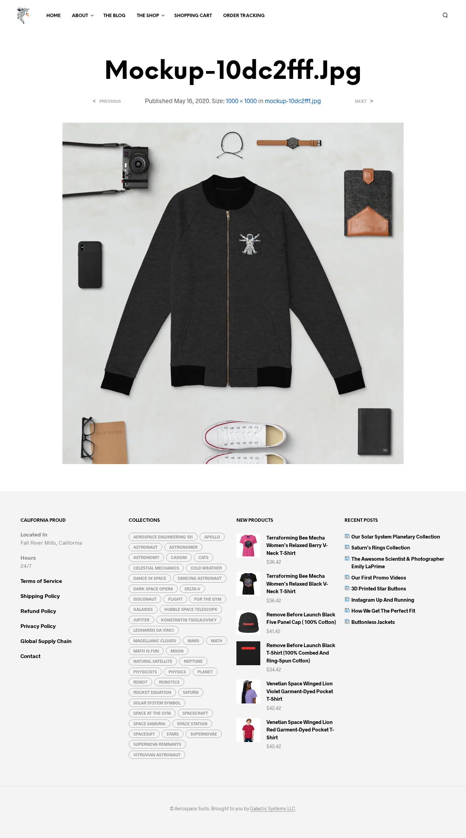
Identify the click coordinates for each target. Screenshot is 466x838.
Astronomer (183, 547)
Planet (205, 671)
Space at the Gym (152, 713)
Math (216, 640)
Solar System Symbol (156, 702)
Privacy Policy (38, 626)
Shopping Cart (193, 16)
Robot (140, 682)
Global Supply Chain (46, 641)
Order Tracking (244, 16)
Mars (193, 640)
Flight (175, 599)
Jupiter (141, 619)
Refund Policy (38, 610)
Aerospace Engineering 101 (163, 536)
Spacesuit (144, 733)
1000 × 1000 (241, 100)
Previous (110, 101)
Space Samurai (149, 723)
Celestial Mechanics (156, 567)
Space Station (192, 723)
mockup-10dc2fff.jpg (293, 100)
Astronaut (145, 547)
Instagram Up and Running (382, 600)
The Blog (114, 16)
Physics (177, 671)
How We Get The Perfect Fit (383, 610)
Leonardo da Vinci (153, 630)
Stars (172, 733)
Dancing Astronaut (200, 578)
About (80, 16)
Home (53, 16)
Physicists (145, 671)
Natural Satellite (152, 661)
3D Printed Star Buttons (378, 588)
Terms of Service (41, 580)
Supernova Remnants (157, 744)
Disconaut (145, 599)
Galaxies (143, 609)
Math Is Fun (146, 650)
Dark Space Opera (153, 588)
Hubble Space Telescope (190, 609)
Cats (203, 557)
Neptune (193, 661)
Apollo (212, 536)
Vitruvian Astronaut (156, 754)
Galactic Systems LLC (272, 808)
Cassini (179, 557)
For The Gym (207, 599)
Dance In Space (149, 578)
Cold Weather (206, 567)
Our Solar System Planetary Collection (395, 536)
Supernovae (203, 733)
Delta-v (192, 588)
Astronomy (146, 557)
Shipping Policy (40, 595)
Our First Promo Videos (378, 577)
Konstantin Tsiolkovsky (189, 619)
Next (361, 101)
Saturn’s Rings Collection (380, 547)
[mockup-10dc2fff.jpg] (233, 292)
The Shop (148, 16)
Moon (177, 650)
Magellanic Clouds (154, 640)
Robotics (169, 682)
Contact (30, 656)
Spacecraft (195, 713)
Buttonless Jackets (373, 622)
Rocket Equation (152, 692)
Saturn (191, 692)
